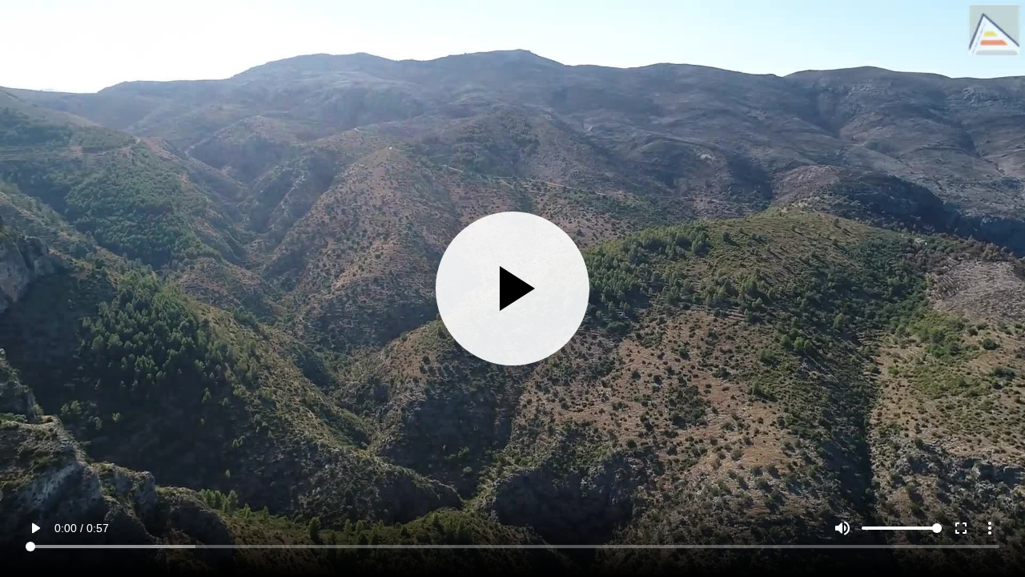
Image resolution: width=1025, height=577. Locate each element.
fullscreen (961, 528)
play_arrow (35, 528)
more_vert (989, 528)
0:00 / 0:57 (81, 528)
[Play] (512, 288)
